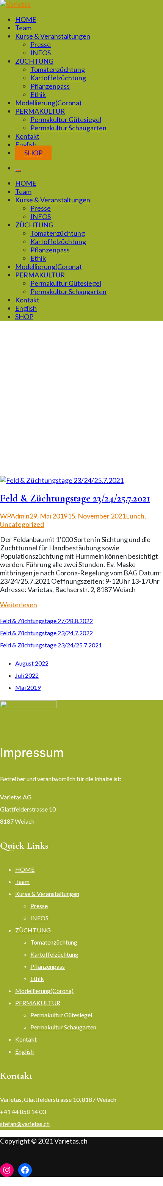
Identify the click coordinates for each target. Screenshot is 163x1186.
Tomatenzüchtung (57, 69)
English (26, 144)
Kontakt (27, 136)
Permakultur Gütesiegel (65, 119)
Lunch (135, 516)
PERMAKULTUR (40, 111)
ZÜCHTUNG (34, 61)
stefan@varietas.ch (25, 1123)
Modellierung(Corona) (48, 103)
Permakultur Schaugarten (68, 128)
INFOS (40, 53)
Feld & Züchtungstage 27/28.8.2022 (46, 620)
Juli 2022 (27, 675)
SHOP (33, 153)
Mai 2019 (28, 687)
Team (23, 28)
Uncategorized (22, 524)
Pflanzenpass (50, 86)
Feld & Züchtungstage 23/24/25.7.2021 (75, 498)
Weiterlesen (18, 604)
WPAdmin (15, 516)
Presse (40, 44)
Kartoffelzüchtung (58, 78)
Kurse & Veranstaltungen (52, 36)
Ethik (38, 94)
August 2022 (32, 663)
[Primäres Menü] (18, 170)
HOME (25, 19)
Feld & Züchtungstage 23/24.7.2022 (46, 632)
